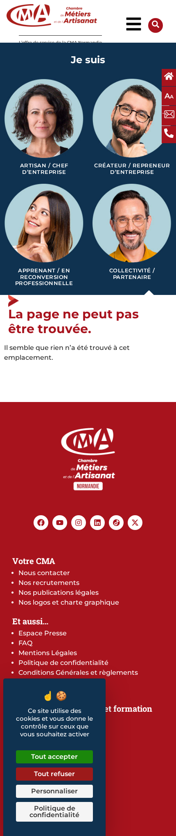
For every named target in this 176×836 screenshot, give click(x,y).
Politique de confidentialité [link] (54, 811)
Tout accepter (54, 757)
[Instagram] (78, 522)
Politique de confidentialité (63, 663)
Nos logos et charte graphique (68, 602)
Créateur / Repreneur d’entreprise (132, 168)
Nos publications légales (58, 592)
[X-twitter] (135, 522)
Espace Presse (42, 633)
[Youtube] (59, 522)
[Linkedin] (97, 522)
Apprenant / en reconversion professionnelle (44, 276)
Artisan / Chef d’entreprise (44, 168)
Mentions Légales (47, 653)
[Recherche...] (155, 25)
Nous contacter (44, 573)
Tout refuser (54, 774)
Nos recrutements (48, 583)
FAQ (25, 643)
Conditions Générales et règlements (78, 672)
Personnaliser (54, 791)
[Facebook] (41, 522)
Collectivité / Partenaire (132, 273)
